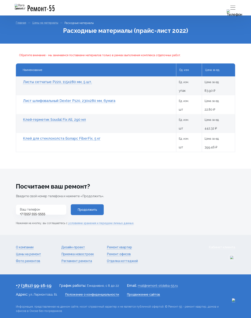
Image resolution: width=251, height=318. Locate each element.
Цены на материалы (45, 23)
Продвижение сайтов (143, 294)
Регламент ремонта (76, 261)
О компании (25, 247)
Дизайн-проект (73, 247)
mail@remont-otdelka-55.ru (158, 286)
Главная (21, 23)
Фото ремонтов (28, 261)
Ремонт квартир (119, 247)
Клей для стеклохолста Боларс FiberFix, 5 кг (61, 138)
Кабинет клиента (222, 247)
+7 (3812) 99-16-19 (33, 285)
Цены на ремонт (28, 254)
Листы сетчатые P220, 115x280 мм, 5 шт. (57, 82)
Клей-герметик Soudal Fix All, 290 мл (54, 119)
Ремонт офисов (119, 254)
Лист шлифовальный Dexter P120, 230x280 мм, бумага (69, 101)
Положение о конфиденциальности (92, 294)
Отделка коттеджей (122, 261)
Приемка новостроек (77, 254)
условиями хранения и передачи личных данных (101, 223)
